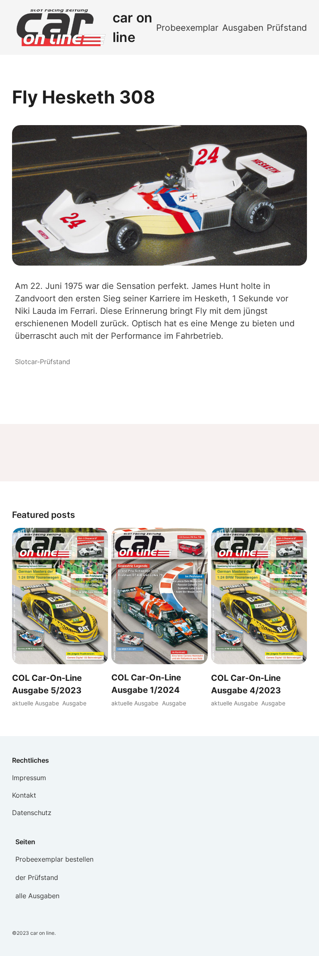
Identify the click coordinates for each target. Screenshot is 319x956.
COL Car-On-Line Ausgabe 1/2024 (146, 684)
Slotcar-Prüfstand (42, 361)
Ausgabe (74, 703)
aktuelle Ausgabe (35, 703)
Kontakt (24, 795)
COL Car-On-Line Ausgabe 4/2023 (246, 684)
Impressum (29, 778)
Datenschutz (32, 812)
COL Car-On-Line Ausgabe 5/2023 (47, 684)
